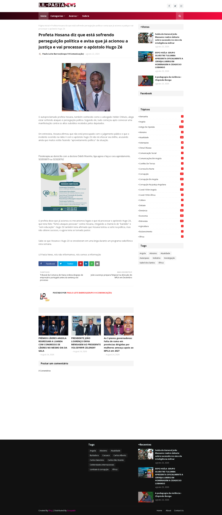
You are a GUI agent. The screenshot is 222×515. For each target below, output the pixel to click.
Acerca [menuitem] (73, 15)
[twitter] (175, 6)
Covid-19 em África (161, 195)
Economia (161, 215)
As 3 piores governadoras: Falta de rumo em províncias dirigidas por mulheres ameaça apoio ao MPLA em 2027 (119, 344)
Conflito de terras (161, 163)
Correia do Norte (161, 168)
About (168, 510)
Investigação (169, 258)
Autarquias (161, 142)
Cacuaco (106, 455)
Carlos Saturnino (97, 460)
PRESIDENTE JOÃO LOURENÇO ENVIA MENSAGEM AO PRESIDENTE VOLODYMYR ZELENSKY (86, 343)
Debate (161, 205)
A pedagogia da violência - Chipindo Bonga (168, 78)
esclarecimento (161, 231)
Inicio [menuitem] (43, 15)
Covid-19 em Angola (161, 189)
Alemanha (161, 116)
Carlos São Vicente (116, 460)
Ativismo (161, 132)
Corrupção (161, 174)
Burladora (94, 455)
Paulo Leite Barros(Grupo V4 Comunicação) (63, 54)
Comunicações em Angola (161, 158)
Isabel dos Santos (147, 262)
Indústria (156, 258)
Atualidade (161, 137)
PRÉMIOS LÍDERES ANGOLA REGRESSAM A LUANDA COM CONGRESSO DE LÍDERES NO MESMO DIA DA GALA (53, 344)
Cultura (161, 200)
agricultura (161, 226)
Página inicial (44, 25)
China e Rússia (161, 147)
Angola (161, 121)
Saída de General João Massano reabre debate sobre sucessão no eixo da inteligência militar (168, 38)
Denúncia (161, 210)
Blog (50, 510)
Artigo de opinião (161, 127)
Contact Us (178, 510)
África (161, 236)
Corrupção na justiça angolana (161, 184)
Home (159, 510)
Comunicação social (161, 153)
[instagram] (181, 6)
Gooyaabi (71, 510)
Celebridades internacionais (102, 464)
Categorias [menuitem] (56, 15)
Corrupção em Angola (161, 179)
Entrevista (161, 221)
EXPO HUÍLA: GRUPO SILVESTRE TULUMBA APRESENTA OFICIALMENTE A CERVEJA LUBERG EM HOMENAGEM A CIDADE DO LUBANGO (169, 60)
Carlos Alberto (120, 455)
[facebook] (169, 6)
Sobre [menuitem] (85, 15)
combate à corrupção (99, 469)
